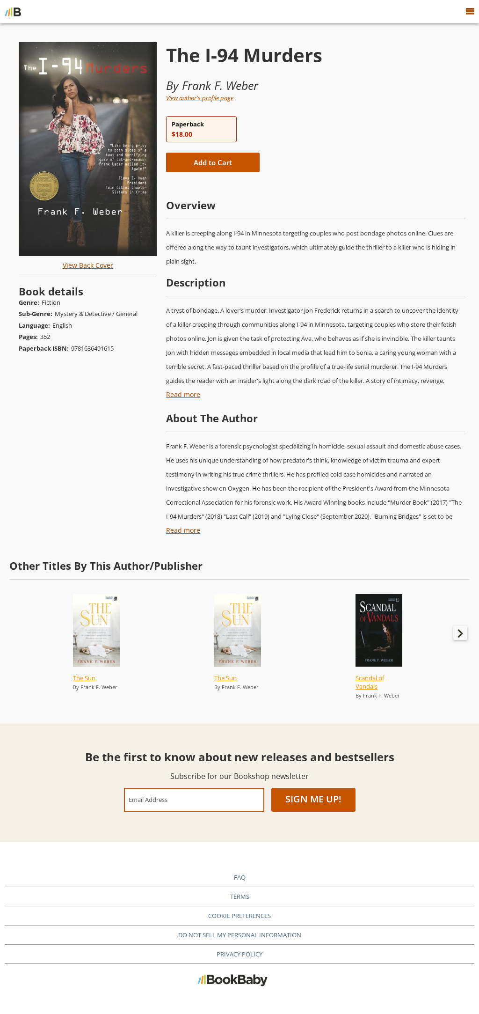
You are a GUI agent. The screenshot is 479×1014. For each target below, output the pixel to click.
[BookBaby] (13, 11)
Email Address (148, 799)
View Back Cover (88, 265)
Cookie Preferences (239, 915)
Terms (239, 896)
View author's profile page (199, 98)
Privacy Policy (239, 954)
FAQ (240, 877)
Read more (183, 394)
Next (460, 633)
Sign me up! (313, 799)
